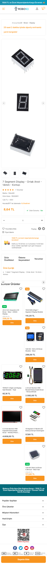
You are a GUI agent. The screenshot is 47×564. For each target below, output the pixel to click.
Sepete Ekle (23, 559)
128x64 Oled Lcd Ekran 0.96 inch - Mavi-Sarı (33, 468)
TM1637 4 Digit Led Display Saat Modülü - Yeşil (12, 389)
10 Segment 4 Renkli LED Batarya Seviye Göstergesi (34, 430)
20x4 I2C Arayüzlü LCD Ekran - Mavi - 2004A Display (11, 312)
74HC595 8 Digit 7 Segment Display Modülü (34, 311)
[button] (39, 229)
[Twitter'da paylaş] (43, 229)
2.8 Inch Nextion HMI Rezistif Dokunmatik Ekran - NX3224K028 (34, 390)
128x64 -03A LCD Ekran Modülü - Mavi (33, 350)
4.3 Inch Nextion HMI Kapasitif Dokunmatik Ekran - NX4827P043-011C (10, 431)
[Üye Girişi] (37, 8)
